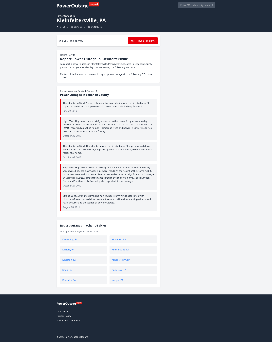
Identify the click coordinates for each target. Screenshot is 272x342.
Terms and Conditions (68, 320)
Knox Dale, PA (119, 270)
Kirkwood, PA (119, 239)
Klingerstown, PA (121, 259)
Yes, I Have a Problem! (143, 40)
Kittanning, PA (69, 239)
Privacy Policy (64, 316)
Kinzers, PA (68, 249)
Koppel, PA (117, 280)
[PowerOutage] (69, 303)
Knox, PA (67, 270)
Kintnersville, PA (120, 249)
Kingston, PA (69, 259)
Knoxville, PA (69, 280)
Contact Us (62, 311)
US (64, 26)
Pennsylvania (76, 26)
